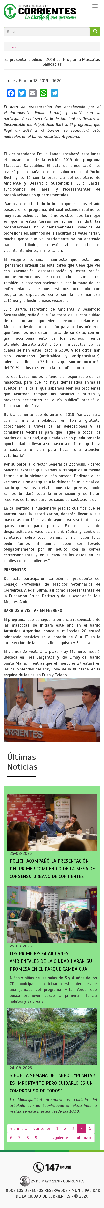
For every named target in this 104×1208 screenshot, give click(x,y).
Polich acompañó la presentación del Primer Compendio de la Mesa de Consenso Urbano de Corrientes (52, 868)
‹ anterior (41, 1128)
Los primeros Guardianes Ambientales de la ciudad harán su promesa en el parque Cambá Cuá (51, 961)
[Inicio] (40, 13)
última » (84, 1137)
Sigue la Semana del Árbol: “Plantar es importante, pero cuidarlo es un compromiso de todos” (52, 1083)
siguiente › (61, 1137)
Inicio (12, 46)
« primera (18, 1128)
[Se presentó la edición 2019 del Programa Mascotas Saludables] (52, 710)
